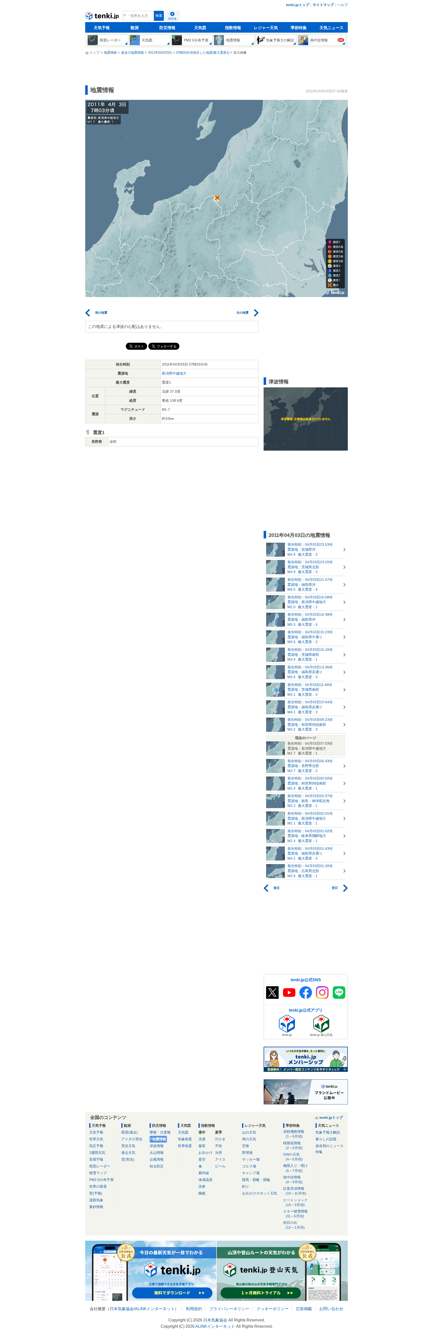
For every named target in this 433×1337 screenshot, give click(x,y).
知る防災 (157, 1166)
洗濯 (201, 1139)
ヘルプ (342, 5)
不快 (218, 1146)
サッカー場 (251, 1159)
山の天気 (249, 1132)
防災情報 (167, 28)
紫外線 (203, 1173)
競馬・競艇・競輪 (256, 1180)
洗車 (201, 1186)
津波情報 (157, 1146)
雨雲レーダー (99, 1166)
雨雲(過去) (129, 1132)
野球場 (247, 1153)
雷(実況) (127, 1159)
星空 (201, 1159)
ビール (220, 1166)
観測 (135, 28)
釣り (245, 1186)
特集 (318, 1152)
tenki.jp (102, 17)
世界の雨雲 (98, 1186)
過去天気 (128, 1153)
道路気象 (96, 1200)
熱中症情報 (293, 1179)
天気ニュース (331, 28)
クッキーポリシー (273, 1309)
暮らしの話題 (326, 1139)
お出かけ (205, 1153)
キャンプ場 (251, 1173)
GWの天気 (293, 1156)
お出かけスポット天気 (259, 1193)
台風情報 (157, 1159)
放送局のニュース (329, 1146)
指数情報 (233, 28)
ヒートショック (295, 1202)
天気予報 (102, 28)
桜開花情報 (293, 1145)
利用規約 (194, 1309)
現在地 (172, 18)
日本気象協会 (122, 1309)
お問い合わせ (331, 1309)
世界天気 (96, 1139)
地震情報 (159, 1139)
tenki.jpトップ (297, 5)
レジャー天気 (266, 28)
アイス (220, 1159)
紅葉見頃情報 (294, 1190)
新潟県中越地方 (174, 373)
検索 (158, 16)
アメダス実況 (131, 1139)
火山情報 (157, 1153)
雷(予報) (95, 1193)
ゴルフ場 (249, 1166)
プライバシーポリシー (229, 1309)
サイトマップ (323, 5)
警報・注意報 (160, 1132)
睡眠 (201, 1193)
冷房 (218, 1153)
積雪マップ (98, 1173)
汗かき (220, 1139)
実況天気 (128, 1146)
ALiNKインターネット (155, 1309)
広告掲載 (304, 1309)
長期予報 (96, 1159)
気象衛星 (185, 1139)
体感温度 (205, 1180)
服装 (201, 1146)
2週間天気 (97, 1153)
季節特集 (299, 28)
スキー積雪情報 (295, 1213)
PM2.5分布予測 (101, 1180)
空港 (245, 1146)
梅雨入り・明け (295, 1168)
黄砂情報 (96, 1207)
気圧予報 (96, 1146)
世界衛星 (185, 1146)
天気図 (200, 28)
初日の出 (294, 1225)
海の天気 (249, 1139)
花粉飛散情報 (293, 1134)
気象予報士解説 (327, 1132)
